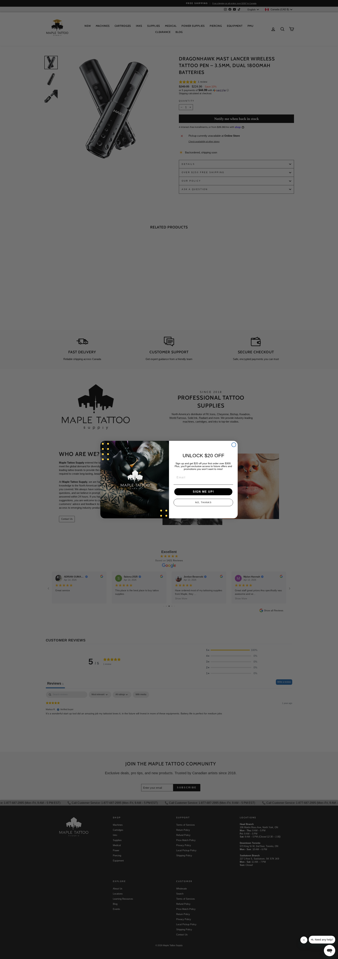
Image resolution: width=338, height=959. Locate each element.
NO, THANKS (203, 502)
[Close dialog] (234, 445)
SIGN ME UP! (203, 491)
